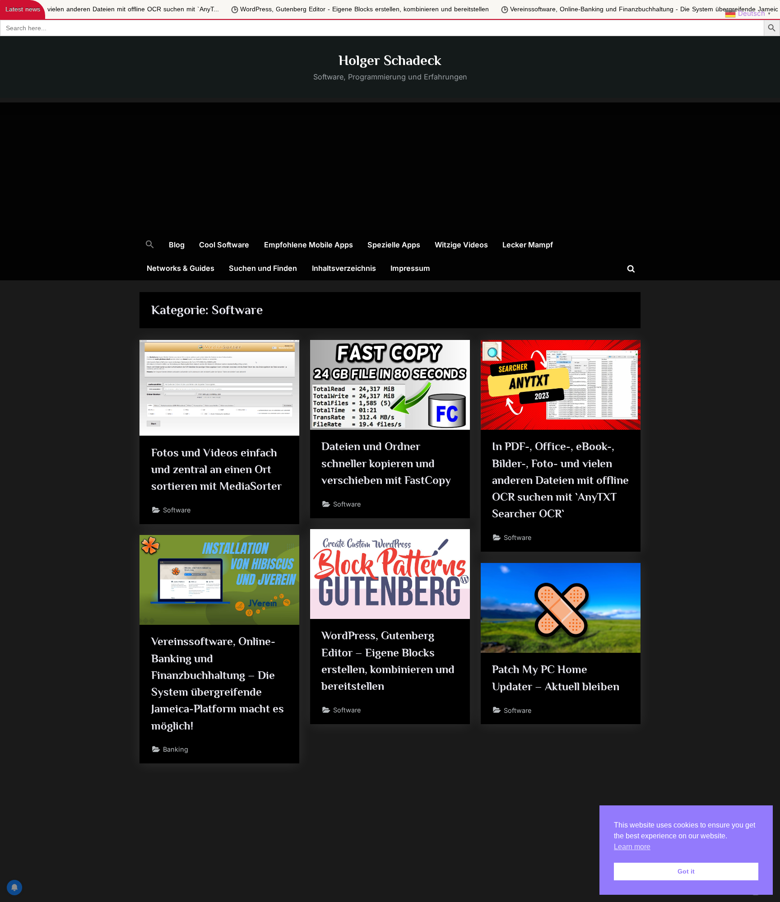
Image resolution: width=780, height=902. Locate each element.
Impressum (410, 268)
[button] (149, 245)
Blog (177, 244)
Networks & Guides (180, 268)
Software (176, 510)
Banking (175, 749)
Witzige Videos (461, 244)
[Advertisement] (390, 165)
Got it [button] (686, 871)
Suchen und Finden (263, 268)
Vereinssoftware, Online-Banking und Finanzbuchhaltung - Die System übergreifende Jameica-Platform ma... (538, 9)
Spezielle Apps (393, 244)
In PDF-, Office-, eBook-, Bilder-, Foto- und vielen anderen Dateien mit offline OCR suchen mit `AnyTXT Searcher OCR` (560, 480)
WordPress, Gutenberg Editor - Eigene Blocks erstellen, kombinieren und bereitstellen (235, 9)
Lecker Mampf (527, 244)
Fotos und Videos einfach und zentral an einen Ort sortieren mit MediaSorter (216, 469)
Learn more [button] (632, 847)
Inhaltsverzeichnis (344, 268)
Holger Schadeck (390, 60)
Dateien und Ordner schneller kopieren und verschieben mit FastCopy (386, 463)
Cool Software (224, 244)
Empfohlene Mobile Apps (308, 244)
